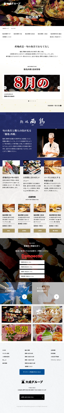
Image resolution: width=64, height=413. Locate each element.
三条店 (40, 230)
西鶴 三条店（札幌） (29, 360)
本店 (8, 230)
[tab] (28, 101)
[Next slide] (59, 87)
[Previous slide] (5, 87)
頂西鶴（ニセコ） (7, 37)
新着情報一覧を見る (54, 106)
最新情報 (4, 363)
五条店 (24, 230)
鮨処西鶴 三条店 (42, 34)
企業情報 (53, 350)
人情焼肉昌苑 (5, 356)
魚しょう (4, 360)
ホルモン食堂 (5, 353)
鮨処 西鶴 (27, 350)
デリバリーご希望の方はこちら (31, 372)
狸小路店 (55, 230)
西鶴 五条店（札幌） (29, 356)
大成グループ (5, 28)
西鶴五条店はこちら (26, 267)
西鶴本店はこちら (26, 262)
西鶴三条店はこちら (26, 271)
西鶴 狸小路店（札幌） (30, 363)
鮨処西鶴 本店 (18, 34)
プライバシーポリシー (56, 360)
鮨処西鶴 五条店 (30, 34)
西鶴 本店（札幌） (29, 353)
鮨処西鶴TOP (6, 34)
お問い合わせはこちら (27, 397)
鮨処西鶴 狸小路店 (56, 34)
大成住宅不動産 (55, 356)
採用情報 (53, 353)
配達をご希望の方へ (56, 37)
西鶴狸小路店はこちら (27, 276)
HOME (4, 350)
